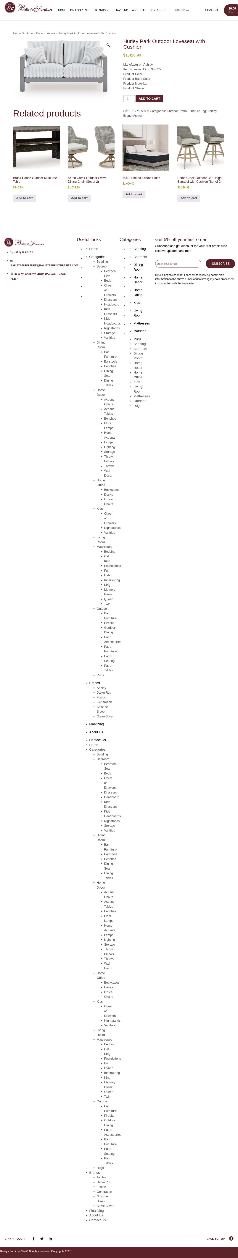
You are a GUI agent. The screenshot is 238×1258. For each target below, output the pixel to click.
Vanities (109, 337)
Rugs (100, 675)
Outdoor (28, 33)
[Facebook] (33, 1239)
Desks (108, 494)
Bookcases (112, 490)
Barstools (110, 361)
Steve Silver (105, 716)
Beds (107, 280)
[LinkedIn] (50, 1239)
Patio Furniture (46, 33)
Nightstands (112, 528)
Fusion (101, 697)
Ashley (212, 111)
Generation (104, 702)
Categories (78, 10)
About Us (138, 10)
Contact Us (157, 10)
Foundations (112, 566)
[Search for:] (188, 10)
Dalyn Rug (104, 692)
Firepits (109, 623)
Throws (109, 466)
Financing (121, 10)
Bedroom (103, 266)
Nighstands (112, 328)
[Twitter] (42, 1239)
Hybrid (108, 575)
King (107, 585)
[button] (108, 45)
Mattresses (104, 547)
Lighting (109, 447)
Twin (107, 604)
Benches (110, 366)
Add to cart (149, 98)
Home (62, 10)
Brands (100, 10)
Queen (108, 599)
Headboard (111, 304)
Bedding (102, 261)
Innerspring (112, 580)
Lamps (108, 442)
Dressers (110, 299)
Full (106, 570)
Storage (109, 333)
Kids (100, 509)
